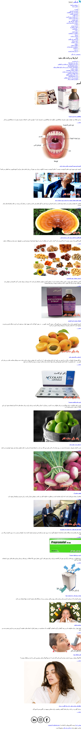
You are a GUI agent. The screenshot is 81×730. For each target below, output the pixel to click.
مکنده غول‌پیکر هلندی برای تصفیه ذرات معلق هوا (70, 529)
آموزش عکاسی (74, 14)
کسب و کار (75, 41)
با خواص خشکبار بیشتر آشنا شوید (74, 278)
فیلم (77, 38)
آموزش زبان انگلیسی (72, 12)
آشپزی (76, 9)
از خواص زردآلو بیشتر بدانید (75, 357)
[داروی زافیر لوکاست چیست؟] (57, 399)
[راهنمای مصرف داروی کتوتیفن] (61, 317)
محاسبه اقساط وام (73, 65)
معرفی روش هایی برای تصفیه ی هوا (73, 595)
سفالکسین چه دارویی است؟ (75, 116)
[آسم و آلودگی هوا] (65, 651)
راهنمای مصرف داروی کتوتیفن (74, 320)
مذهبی (76, 43)
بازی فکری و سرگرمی (72, 17)
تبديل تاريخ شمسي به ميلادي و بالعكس (68, 64)
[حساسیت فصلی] (65, 622)
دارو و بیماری (74, 26)
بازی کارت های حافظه (72, 74)
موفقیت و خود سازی (72, 46)
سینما (76, 35)
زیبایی (76, 30)
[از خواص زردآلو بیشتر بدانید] (57, 354)
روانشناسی (75, 29)
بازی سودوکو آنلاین (73, 76)
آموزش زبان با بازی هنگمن (71, 77)
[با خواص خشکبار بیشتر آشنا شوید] (57, 275)
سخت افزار (75, 32)
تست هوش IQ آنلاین (72, 73)
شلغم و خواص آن (77, 493)
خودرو (76, 24)
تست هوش (75, 20)
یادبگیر (75, 2)
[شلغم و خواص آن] (57, 490)
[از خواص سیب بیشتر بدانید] (57, 441)
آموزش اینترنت (74, 11)
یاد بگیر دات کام (67, 728)
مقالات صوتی (74, 45)
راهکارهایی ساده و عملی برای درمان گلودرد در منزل (70, 706)
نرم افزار (75, 48)
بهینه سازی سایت (73, 18)
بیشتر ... (79, 122)
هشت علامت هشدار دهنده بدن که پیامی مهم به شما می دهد (68, 200)
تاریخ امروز (75, 61)
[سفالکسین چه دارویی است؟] (57, 113)
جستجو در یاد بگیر (76, 54)
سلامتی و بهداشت (73, 33)
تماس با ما (75, 6)
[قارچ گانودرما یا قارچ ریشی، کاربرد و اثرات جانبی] (57, 234)
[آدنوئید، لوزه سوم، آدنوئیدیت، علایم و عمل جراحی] (57, 163)
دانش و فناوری (74, 27)
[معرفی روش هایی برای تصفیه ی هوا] (68, 592)
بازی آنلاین (75, 15)
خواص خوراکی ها (73, 21)
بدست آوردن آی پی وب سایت (70, 71)
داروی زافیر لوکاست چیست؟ (75, 402)
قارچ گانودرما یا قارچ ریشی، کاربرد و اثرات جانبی (70, 237)
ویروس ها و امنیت (73, 51)
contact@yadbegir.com (54, 725)
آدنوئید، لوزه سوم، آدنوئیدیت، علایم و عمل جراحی (70, 166)
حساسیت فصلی (77, 625)
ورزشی (76, 49)
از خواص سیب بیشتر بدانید (75, 444)
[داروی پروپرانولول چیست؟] (65, 552)
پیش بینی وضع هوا (73, 62)
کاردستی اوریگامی (73, 39)
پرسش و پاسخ (74, 5)
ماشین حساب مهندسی (72, 70)
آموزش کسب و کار (73, 79)
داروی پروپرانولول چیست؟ (75, 555)
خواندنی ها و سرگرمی (72, 23)
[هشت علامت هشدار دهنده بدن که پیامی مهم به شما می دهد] (57, 197)
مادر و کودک (74, 42)
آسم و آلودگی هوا (77, 654)
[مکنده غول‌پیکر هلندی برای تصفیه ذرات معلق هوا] (57, 526)
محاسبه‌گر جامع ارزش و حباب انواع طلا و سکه (65, 67)
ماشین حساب (74, 68)
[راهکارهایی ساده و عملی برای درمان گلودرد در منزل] (52, 703)
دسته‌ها (70, 2)
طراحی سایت (74, 36)
